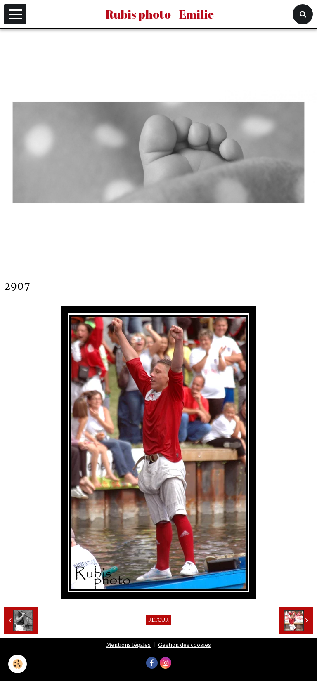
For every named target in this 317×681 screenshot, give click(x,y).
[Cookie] (17, 664)
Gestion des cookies (184, 645)
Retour (158, 620)
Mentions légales (128, 645)
